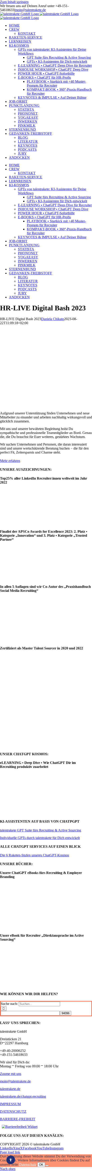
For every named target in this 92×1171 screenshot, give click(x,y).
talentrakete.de (10, 1089)
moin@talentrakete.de (30, 10)
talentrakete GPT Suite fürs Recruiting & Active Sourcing (40, 830)
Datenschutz (27, 1164)
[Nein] (47, 1165)
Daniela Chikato (52, 319)
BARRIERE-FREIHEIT (17, 1119)
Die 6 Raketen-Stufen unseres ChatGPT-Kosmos (34, 855)
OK (41, 1164)
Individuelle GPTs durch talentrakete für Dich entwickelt (40, 838)
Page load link (10, 1152)
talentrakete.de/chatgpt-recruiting (23, 1096)
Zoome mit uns (10, 1074)
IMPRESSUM (10, 1104)
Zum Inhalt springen (14, 2)
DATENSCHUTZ (13, 1111)
